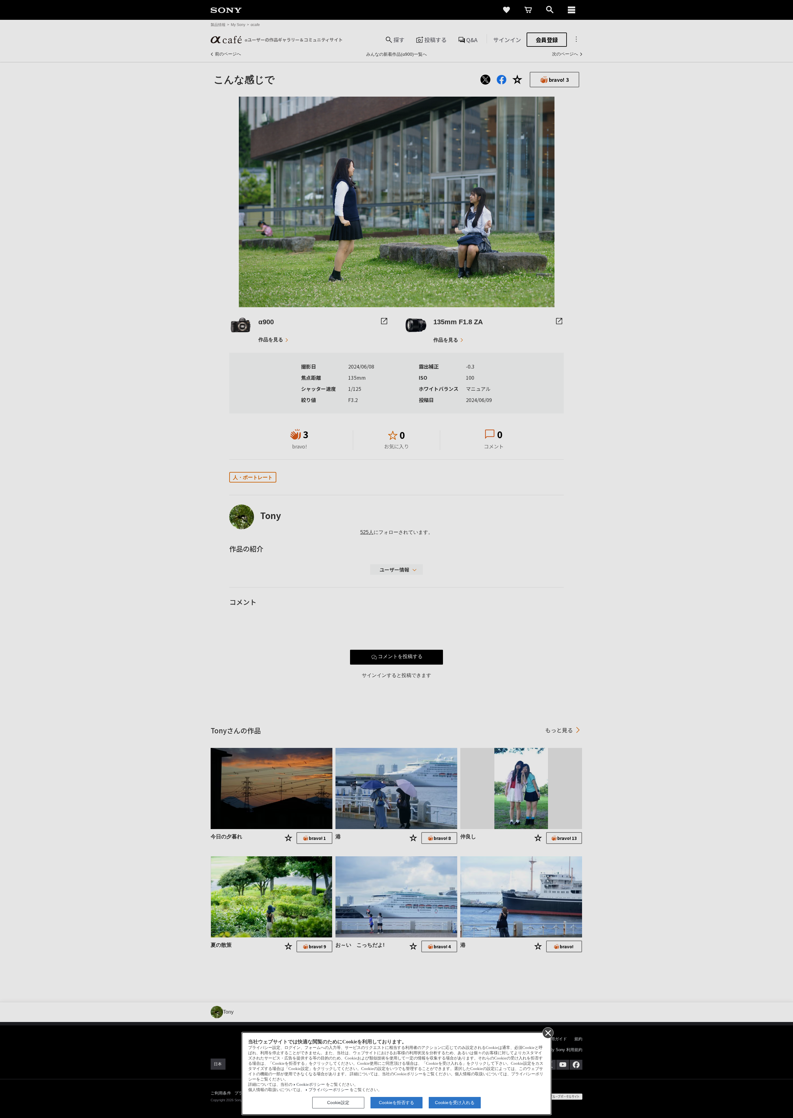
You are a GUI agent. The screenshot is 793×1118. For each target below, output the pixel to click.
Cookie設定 (338, 1102)
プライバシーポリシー (329, 1090)
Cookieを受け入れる (455, 1102)
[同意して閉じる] (547, 1032)
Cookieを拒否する (396, 1102)
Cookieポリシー (310, 1084)
